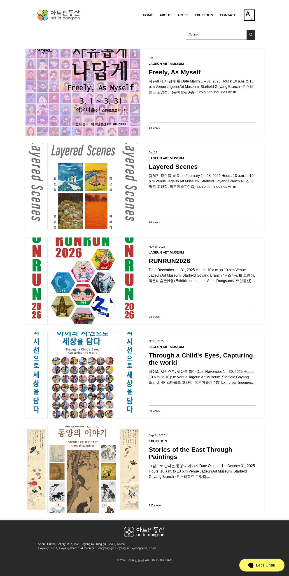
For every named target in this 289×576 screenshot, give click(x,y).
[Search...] (251, 35)
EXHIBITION (158, 441)
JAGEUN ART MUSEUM (166, 64)
